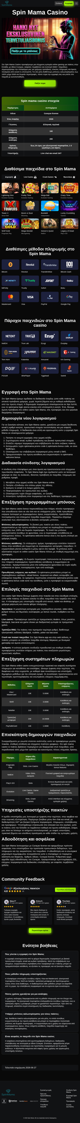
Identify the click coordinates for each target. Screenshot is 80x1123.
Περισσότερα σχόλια (40, 930)
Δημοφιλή (9, 177)
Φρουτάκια (67, 177)
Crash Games (48, 177)
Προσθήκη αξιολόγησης (65, 890)
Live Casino (28, 177)
